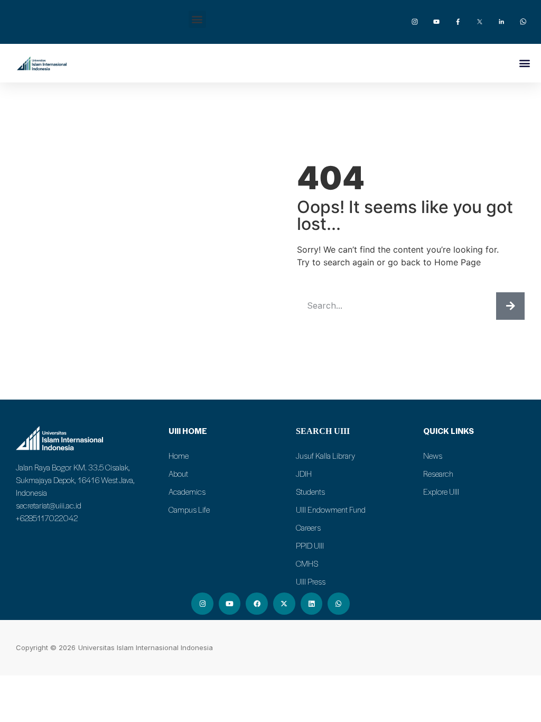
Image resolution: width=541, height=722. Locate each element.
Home (179, 455)
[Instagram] (202, 604)
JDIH (304, 473)
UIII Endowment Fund (331, 509)
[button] (197, 19)
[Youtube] (230, 604)
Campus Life (189, 509)
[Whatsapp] (339, 604)
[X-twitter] (284, 604)
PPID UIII (310, 545)
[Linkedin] (312, 604)
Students (310, 491)
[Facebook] (257, 604)
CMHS (307, 563)
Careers (308, 527)
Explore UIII (441, 491)
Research (438, 473)
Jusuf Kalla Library (325, 455)
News (432, 455)
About (178, 473)
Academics (187, 491)
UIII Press (310, 581)
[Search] (510, 306)
